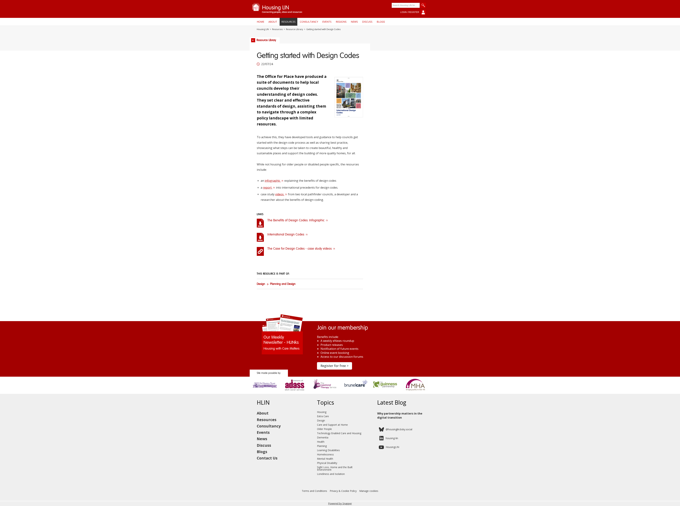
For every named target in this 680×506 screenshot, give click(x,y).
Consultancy (309, 21)
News (354, 21)
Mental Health (325, 458)
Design (261, 284)
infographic (273, 181)
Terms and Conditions (314, 491)
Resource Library (294, 29)
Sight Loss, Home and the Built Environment (335, 468)
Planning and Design (283, 284)
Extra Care (323, 416)
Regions (341, 21)
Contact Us (267, 458)
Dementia (322, 437)
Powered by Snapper (340, 503)
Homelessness (325, 454)
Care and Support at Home (332, 424)
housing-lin (392, 438)
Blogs (381, 21)
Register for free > (334, 366)
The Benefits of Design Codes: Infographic (296, 220)
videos (279, 194)
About (272, 21)
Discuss (367, 21)
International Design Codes (286, 234)
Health (320, 441)
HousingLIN (392, 447)
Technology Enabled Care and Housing (339, 433)
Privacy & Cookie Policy (343, 491)
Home (260, 21)
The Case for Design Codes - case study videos (300, 248)
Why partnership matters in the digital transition (399, 415)
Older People (324, 429)
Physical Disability (327, 463)
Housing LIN (263, 29)
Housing (321, 412)
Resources (288, 21)
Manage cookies (368, 491)
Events (327, 21)
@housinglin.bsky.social (399, 429)
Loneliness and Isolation (331, 474)
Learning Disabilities (328, 450)
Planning (322, 446)
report (267, 187)
